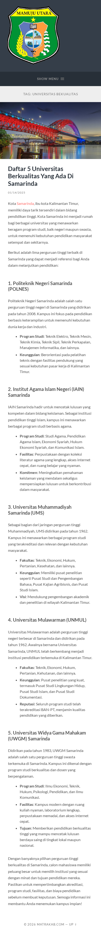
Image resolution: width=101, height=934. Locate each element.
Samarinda (25, 203)
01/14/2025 (16, 192)
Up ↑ (73, 924)
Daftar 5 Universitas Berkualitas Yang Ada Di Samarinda (41, 176)
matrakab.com (50, 924)
